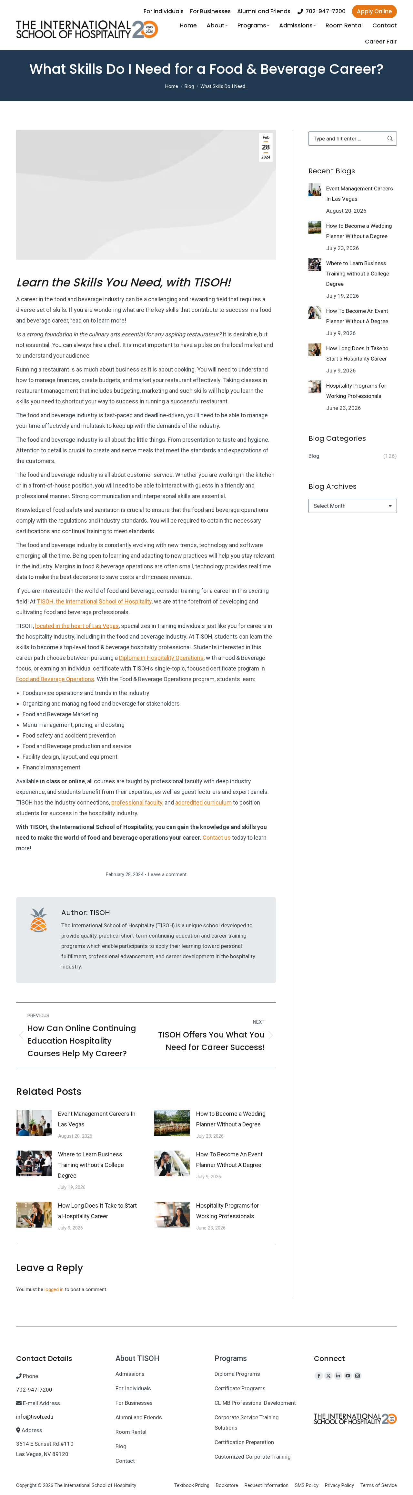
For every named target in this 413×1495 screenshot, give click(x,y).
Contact (125, 1461)
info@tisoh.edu (34, 1416)
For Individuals (133, 1388)
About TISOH (137, 1358)
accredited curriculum (203, 802)
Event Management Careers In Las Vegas (97, 1119)
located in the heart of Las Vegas (77, 625)
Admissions (130, 1374)
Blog (121, 1446)
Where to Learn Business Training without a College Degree (91, 1165)
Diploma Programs (237, 1374)
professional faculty (136, 802)
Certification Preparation (244, 1442)
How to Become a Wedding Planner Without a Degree (231, 1119)
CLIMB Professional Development (255, 1403)
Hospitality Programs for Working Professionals (227, 1211)
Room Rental (131, 1432)
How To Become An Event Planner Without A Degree (229, 1159)
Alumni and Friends (139, 1417)
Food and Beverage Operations (55, 679)
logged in (54, 1289)
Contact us (217, 837)
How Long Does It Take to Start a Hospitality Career (97, 1211)
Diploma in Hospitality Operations (161, 657)
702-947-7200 (326, 11)
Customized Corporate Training (253, 1456)
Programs (231, 1358)
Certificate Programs (240, 1388)
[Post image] (34, 1123)
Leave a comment (167, 874)
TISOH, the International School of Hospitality (94, 601)
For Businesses (134, 1403)
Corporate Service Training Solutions (247, 1422)
